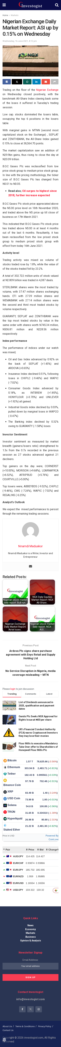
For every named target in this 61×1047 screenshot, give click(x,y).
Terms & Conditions (25, 1026)
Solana (11, 805)
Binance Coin (12, 785)
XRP (10, 791)
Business (30, 936)
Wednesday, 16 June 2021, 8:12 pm (20, 41)
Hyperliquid (14, 818)
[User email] (30, 566)
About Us (7, 1026)
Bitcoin (12, 760)
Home (5, 15)
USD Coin (13, 798)
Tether (11, 773)
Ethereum (13, 767)
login (12, 689)
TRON (11, 811)
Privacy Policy (44, 1026)
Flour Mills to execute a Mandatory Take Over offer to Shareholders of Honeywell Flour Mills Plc (38, 746)
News (30, 925)
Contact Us (8, 1030)
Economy (30, 929)
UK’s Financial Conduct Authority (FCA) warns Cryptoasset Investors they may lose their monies (38, 732)
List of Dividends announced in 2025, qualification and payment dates (36, 705)
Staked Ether (11, 829)
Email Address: (30, 960)
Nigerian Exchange (47, 89)
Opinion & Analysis (30, 940)
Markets (14, 15)
